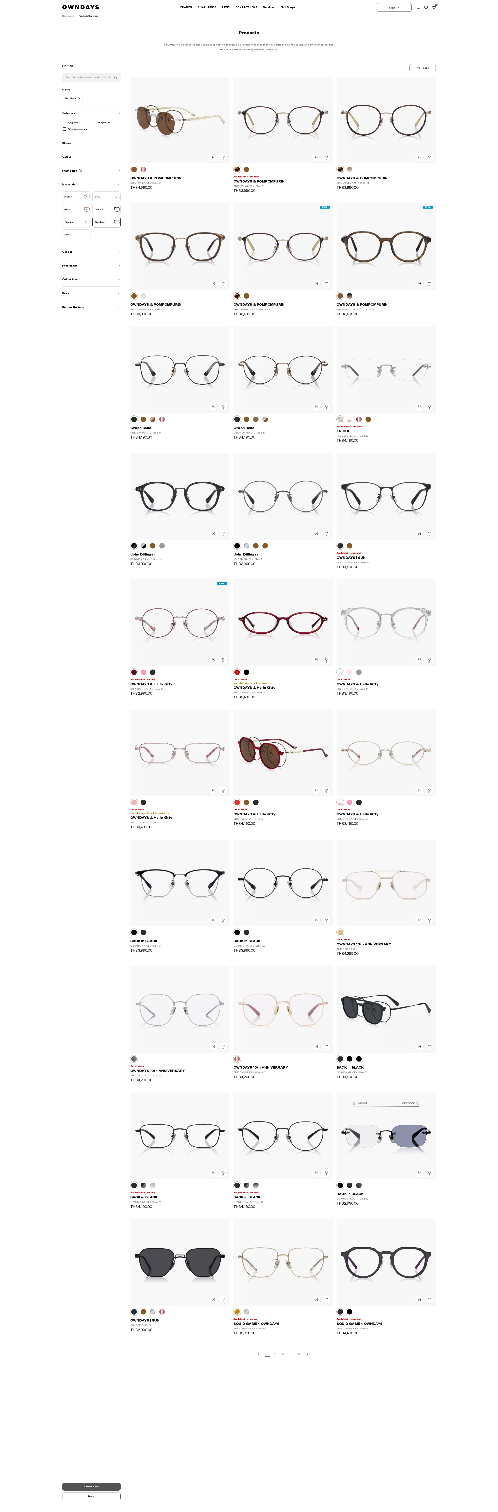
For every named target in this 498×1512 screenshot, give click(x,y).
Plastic (68, 197)
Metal (97, 197)
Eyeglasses (74, 123)
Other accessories (77, 129)
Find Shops (288, 7)
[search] (115, 77)
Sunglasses (104, 123)
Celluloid (99, 209)
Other (67, 235)
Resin (67, 209)
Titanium (69, 222)
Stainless (99, 222)
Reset (91, 1496)
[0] (434, 7)
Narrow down (91, 1487)
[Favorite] (426, 7)
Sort (426, 68)
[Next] (306, 1354)
